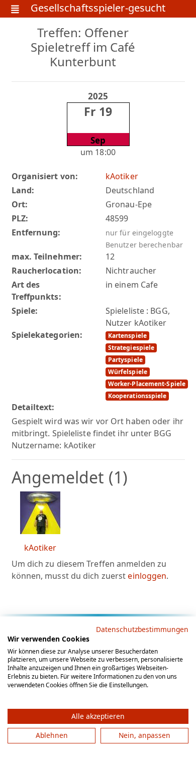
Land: (23, 190)
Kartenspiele (127, 335)
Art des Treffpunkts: (36, 290)
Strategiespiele (131, 347)
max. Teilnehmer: (47, 256)
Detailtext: (33, 407)
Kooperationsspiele (137, 396)
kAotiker (122, 176)
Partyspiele (125, 359)
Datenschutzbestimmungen (142, 629)
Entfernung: (36, 232)
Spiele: (25, 310)
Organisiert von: (45, 176)
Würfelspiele (127, 371)
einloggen (147, 575)
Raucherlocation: (47, 270)
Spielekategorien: (47, 334)
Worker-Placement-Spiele (146, 384)
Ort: (20, 204)
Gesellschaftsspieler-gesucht (98, 9)
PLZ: (20, 218)
